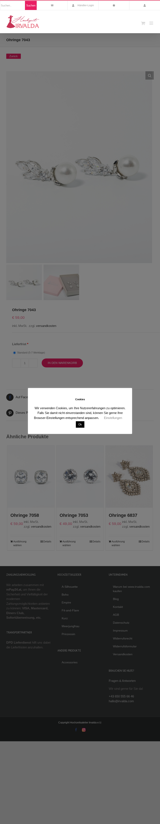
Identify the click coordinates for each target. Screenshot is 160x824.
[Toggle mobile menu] (151, 23)
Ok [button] (80, 424)
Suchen (30, 5)
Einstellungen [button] (113, 418)
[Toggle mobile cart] (143, 23)
